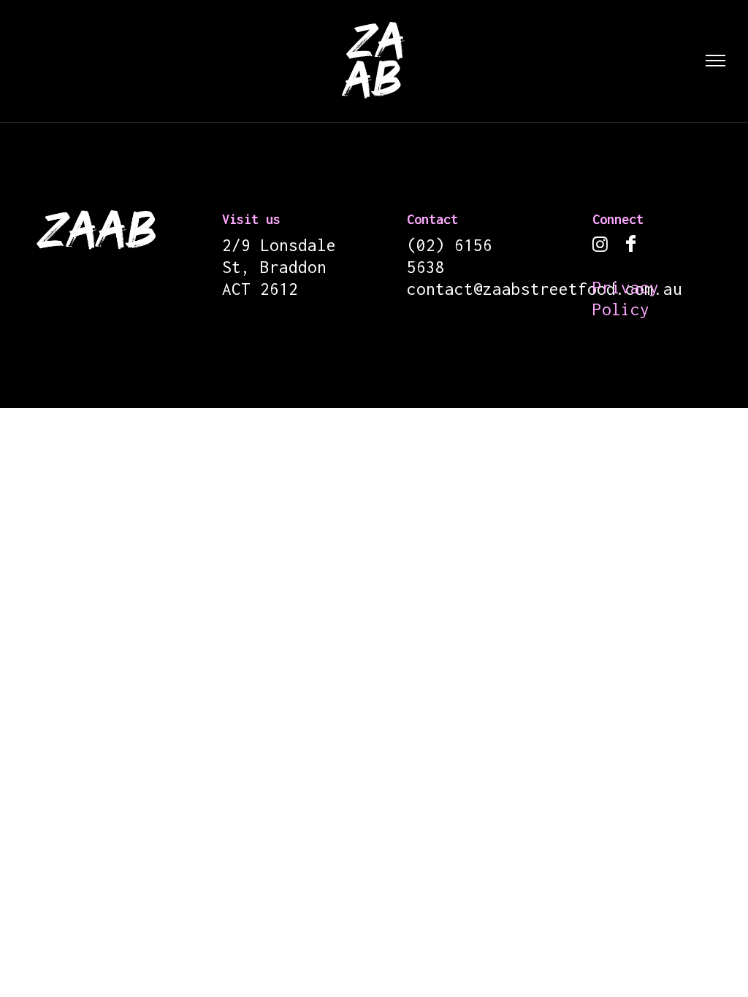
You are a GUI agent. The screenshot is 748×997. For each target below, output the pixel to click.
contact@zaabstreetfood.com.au (544, 289)
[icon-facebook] (631, 244)
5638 (426, 267)
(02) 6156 (449, 245)
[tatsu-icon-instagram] (603, 245)
